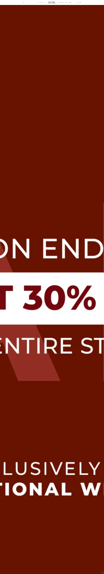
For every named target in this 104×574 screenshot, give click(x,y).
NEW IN (41, 2)
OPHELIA (66, 2)
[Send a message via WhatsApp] (103, 573)
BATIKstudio (70, 2)
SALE (38, 2)
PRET (44, 2)
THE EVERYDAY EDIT (61, 2)
